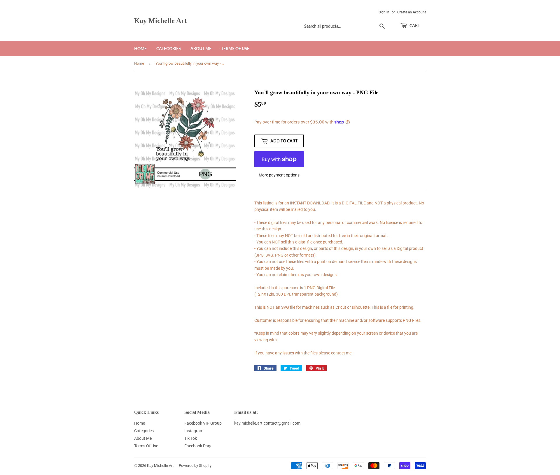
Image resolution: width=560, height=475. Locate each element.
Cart (414, 25)
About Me (200, 48)
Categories (168, 48)
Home (140, 48)
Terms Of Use (235, 48)
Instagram (193, 430)
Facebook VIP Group (203, 423)
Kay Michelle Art (160, 20)
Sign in (384, 12)
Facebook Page (198, 446)
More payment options (279, 175)
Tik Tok (190, 438)
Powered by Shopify (195, 465)
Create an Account (411, 12)
